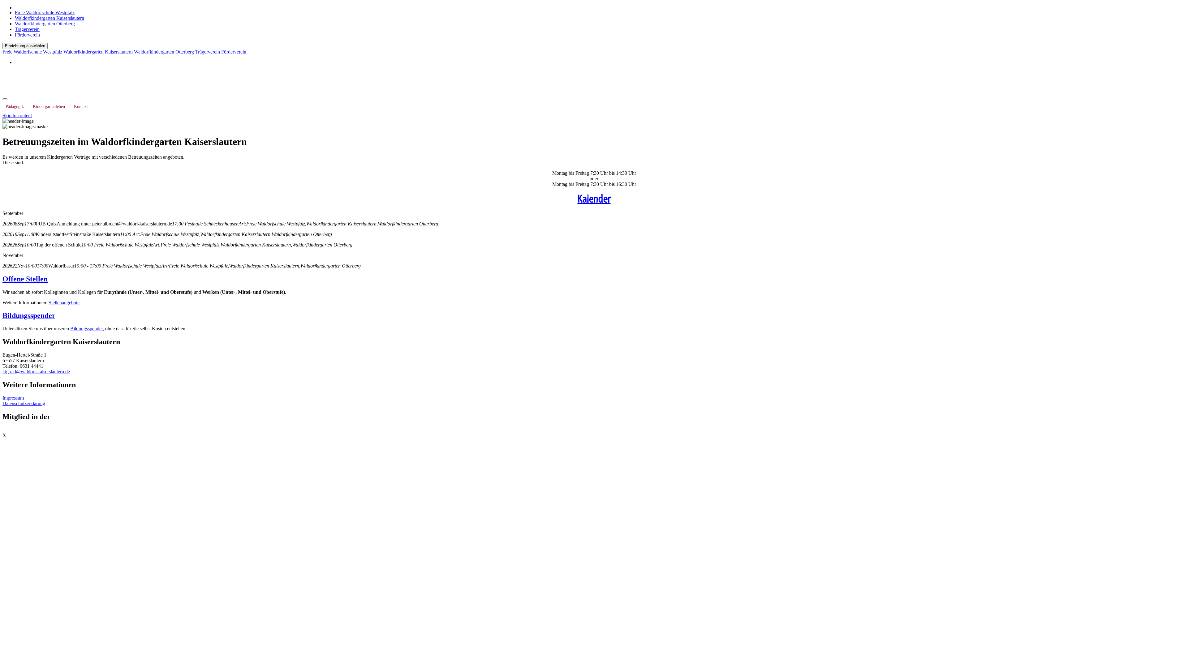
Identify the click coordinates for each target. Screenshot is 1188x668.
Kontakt (81, 106)
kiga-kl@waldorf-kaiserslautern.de (36, 371)
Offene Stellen (25, 279)
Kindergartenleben (49, 106)
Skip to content (17, 115)
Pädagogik (15, 106)
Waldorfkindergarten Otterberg (45, 23)
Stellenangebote (64, 302)
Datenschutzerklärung (23, 403)
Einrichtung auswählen (25, 46)
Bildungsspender (28, 315)
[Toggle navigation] (4, 99)
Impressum (13, 397)
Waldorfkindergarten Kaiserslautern (49, 18)
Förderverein (27, 34)
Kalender (594, 199)
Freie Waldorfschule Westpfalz (45, 12)
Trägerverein (27, 29)
